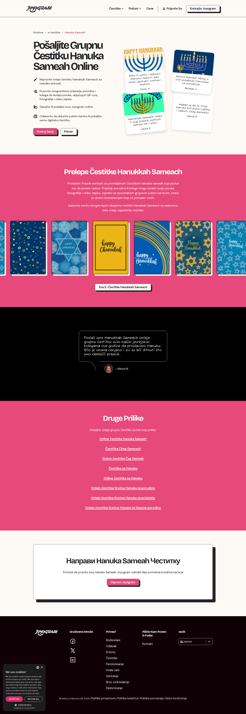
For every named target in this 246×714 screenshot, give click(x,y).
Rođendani (113, 640)
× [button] (42, 667)
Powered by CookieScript (24, 708)
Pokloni (133, 9)
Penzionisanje (115, 664)
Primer (68, 132)
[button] (24, 705)
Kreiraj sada (45, 132)
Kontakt (147, 644)
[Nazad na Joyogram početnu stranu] (46, 635)
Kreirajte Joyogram (203, 9)
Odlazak (111, 646)
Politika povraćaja (151, 698)
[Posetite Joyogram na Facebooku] (73, 641)
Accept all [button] (14, 699)
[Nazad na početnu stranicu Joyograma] (39, 8)
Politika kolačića (127, 698)
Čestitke (115, 9)
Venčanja (112, 676)
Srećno (110, 652)
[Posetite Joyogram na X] (73, 651)
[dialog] (24, 687)
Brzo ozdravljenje (117, 682)
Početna (38, 32)
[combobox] (180, 641)
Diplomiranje (114, 688)
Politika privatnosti (103, 698)
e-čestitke (54, 32)
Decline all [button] (33, 699)
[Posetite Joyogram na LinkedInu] (73, 660)
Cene (150, 9)
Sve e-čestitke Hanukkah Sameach (123, 287)
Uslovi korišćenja (176, 698)
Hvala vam (113, 670)
